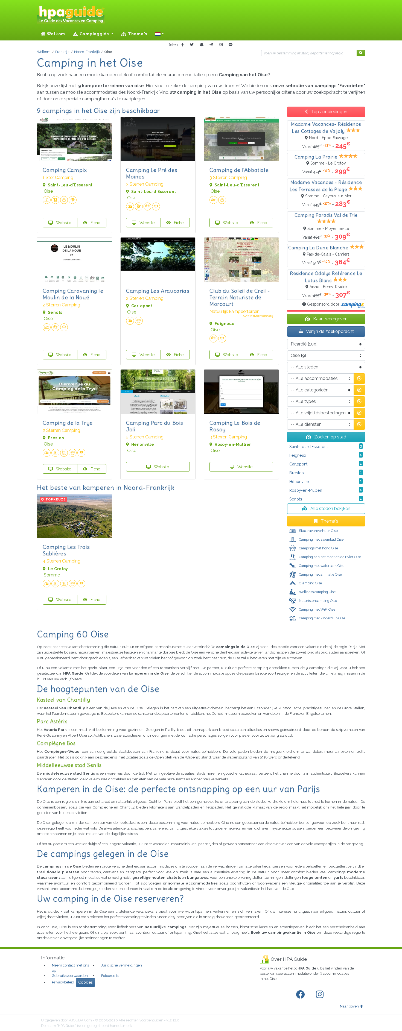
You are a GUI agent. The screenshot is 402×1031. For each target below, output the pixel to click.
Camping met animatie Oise (320, 574)
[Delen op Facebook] (182, 44)
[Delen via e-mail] (220, 44)
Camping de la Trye (68, 422)
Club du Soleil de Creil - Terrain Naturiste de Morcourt (239, 297)
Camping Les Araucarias (157, 290)
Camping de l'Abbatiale (239, 169)
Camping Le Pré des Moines (151, 173)
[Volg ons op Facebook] (301, 995)
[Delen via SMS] (230, 44)
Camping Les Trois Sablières (66, 550)
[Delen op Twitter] (191, 44)
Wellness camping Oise (317, 592)
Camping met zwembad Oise (320, 539)
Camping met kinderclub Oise (321, 618)
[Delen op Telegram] (211, 44)
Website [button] (63, 222)
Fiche (94, 222)
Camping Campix (65, 169)
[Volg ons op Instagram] (320, 994)
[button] (159, 33)
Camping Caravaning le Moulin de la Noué (73, 294)
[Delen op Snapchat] (201, 44)
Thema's (137, 33)
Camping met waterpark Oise (321, 566)
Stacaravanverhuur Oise (318, 531)
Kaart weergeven (330, 318)
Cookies (85, 982)
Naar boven (349, 1006)
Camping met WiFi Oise (316, 609)
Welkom (55, 33)
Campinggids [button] (94, 33)
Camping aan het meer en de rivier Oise (329, 557)
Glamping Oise (310, 583)
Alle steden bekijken (329, 508)
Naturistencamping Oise (317, 601)
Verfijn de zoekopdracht (329, 331)
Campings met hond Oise (318, 548)
